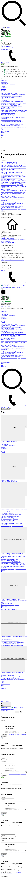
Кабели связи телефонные (7, 170)
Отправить (3, 736)
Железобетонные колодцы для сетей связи (12, 206)
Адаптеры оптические (6, 115)
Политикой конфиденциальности (11, 873)
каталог (9, 242)
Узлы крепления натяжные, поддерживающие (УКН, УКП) (12, 184)
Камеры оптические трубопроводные (11, 202)
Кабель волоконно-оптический (9, 162)
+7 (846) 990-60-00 (5, 306)
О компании (4, 80)
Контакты (3, 135)
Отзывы (3, 86)
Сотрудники (4, 87)
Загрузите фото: (19, 836)
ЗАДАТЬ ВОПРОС (5, 217)
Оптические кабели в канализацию (10, 166)
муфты (2, 260)
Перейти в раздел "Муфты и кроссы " (11, 599)
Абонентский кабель (6, 94)
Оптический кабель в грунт (8, 517)
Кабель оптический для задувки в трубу (11, 96)
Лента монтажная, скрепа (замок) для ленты (13, 181)
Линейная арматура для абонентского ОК (12, 203)
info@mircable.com (16, 287)
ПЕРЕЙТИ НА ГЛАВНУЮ (8, 238)
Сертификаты (4, 83)
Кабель (2, 130)
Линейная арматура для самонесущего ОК (12, 175)
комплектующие (19, 260)
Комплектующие (5, 131)
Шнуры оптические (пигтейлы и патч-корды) (13, 642)
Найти (17, 712)
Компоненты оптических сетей (9, 196)
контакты (14, 242)
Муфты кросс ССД (20, 193)
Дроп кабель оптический (18, 94)
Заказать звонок (5, 66)
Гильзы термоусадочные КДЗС (13, 111)
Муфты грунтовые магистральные (13, 112)
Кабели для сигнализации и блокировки (11, 172)
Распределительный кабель (8, 169)
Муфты (3, 132)
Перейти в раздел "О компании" (9, 441)
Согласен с (14, 734)
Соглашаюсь (4, 876)
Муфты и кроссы (5, 189)
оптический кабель (10, 260)
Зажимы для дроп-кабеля (7, 122)
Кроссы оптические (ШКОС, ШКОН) (11, 106)
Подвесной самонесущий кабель (17, 168)
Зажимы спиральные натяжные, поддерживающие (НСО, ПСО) (11, 105)
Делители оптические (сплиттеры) (10, 641)
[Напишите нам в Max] (2, 65)
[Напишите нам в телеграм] (4, 65)
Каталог (3, 91)
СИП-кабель (4, 173)
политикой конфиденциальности (17, 734)
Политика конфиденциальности (10, 239)
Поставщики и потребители (8, 84)
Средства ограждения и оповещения (10, 207)
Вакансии (3, 89)
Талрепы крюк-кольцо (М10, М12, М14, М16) (13, 564)
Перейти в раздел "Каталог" (8, 480)
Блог (2, 134)
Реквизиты (3, 90)
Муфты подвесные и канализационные (11, 194)
